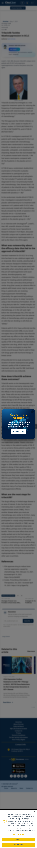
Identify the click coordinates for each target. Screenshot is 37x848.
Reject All (18, 839)
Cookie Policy (31, 830)
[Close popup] (32, 411)
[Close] (35, 812)
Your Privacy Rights (18, 834)
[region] (18, 828)
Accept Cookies (18, 844)
